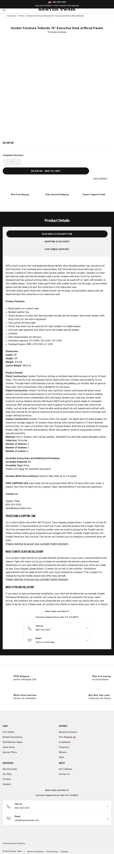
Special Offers (10, 752)
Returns (63, 752)
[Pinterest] (71, 781)
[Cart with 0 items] (110, 9)
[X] (76, 781)
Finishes (7, 779)
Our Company (65, 769)
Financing (64, 747)
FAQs (61, 757)
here (21, 469)
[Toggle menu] (4, 9)
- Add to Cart (46, 171)
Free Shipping (65, 737)
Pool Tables (8, 732)
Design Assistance (68, 732)
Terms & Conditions (35, 852)
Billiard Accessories (12, 737)
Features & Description (57, 234)
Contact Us (64, 774)
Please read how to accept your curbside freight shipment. (37, 544)
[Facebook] (65, 781)
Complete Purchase (13, 155)
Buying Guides (10, 769)
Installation (64, 742)
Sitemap (64, 852)
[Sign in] (104, 9)
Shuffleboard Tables (13, 742)
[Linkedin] (82, 781)
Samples (7, 784)
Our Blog (7, 774)
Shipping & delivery (57, 241)
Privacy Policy (52, 852)
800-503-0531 (59, 2)
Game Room (9, 747)
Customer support (57, 249)
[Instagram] (60, 781)
